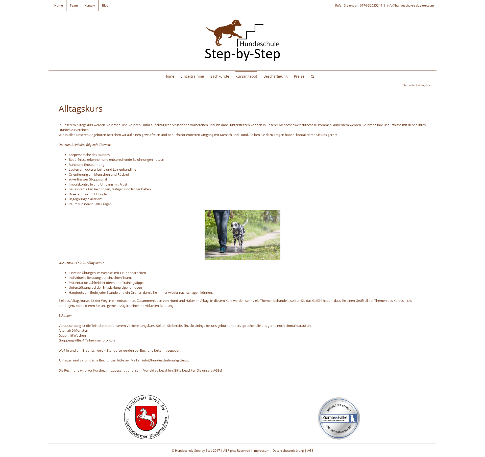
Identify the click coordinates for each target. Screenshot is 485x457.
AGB (310, 450)
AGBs (217, 370)
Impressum (261, 450)
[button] (312, 76)
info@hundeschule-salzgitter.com (410, 5)
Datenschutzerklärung (288, 450)
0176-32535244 (371, 5)
